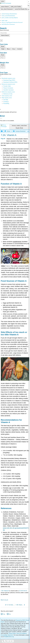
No (10, 614)
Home (8, 131)
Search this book (4, 30)
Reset (2, 46)
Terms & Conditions (21, 633)
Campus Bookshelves (21, 131)
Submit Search (5, 35)
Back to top (4, 600)
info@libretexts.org (9, 636)
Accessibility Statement (7, 635)
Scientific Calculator (8, 90)
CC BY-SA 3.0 (23, 590)
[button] (6, 101)
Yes (4, 614)
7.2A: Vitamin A (5, 590)
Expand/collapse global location (28, 131)
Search (3, 641)
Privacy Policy (12, 633)
